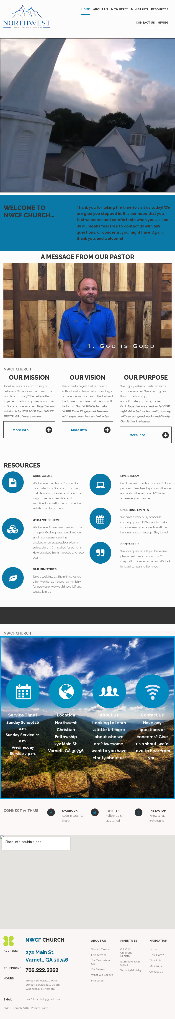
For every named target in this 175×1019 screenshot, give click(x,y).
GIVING (163, 22)
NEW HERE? (119, 9)
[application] (87, 310)
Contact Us (156, 971)
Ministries (155, 966)
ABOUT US (100, 9)
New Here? (156, 955)
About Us (155, 960)
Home (153, 949)
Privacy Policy (39, 1008)
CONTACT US (145, 22)
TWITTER (112, 810)
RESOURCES (159, 9)
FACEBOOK (69, 810)
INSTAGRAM (158, 810)
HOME (85, 9)
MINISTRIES (139, 9)
